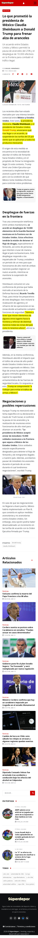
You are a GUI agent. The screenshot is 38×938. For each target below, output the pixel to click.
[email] (31, 74)
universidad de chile (17, 874)
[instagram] (11, 918)
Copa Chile (21, 884)
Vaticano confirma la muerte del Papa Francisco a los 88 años (17, 594)
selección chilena (20, 881)
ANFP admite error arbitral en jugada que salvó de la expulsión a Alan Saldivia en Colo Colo (24, 814)
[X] (19, 918)
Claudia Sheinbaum (9, 546)
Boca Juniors (30, 884)
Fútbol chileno (20, 807)
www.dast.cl (24, 934)
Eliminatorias (7, 877)
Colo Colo (6, 874)
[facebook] (12, 74)
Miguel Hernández (12, 68)
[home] (8, 3)
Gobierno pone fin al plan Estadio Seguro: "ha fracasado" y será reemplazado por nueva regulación (18, 666)
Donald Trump (9, 130)
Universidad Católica (9, 884)
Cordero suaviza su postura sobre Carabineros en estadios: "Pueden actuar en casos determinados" (17, 630)
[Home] (19, 899)
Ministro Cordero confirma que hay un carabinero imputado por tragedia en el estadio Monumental (18, 702)
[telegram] (22, 74)
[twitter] (18, 74)
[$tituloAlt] (7, 814)
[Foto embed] (19, 485)
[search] (32, 793)
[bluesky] (23, 918)
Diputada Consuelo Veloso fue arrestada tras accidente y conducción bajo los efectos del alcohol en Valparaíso (16, 776)
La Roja (28, 874)
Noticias (5, 591)
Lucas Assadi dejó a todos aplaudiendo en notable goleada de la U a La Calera (24, 835)
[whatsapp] (27, 74)
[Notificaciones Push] (24, 3)
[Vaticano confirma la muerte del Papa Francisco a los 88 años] (19, 578)
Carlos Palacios (8, 881)
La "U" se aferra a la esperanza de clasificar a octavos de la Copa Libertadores (25, 855)
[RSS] (27, 918)
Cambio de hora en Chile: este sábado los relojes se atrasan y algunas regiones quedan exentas (17, 739)
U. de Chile (18, 849)
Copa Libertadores (19, 877)
